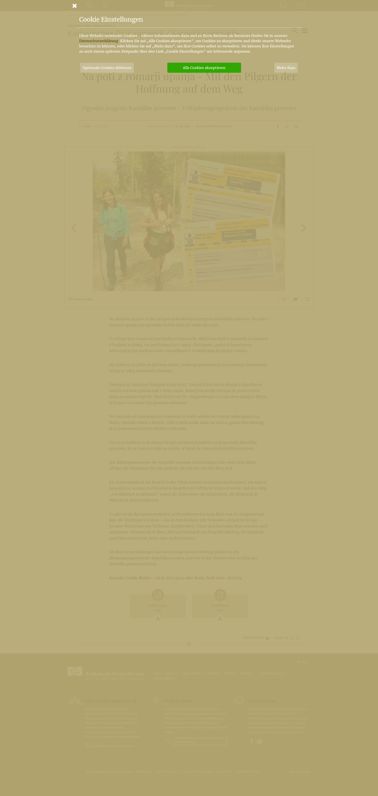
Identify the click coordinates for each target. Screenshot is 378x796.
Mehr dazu (286, 68)
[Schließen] (189, 5)
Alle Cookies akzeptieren (204, 68)
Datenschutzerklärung (98, 41)
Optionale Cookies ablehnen (107, 68)
